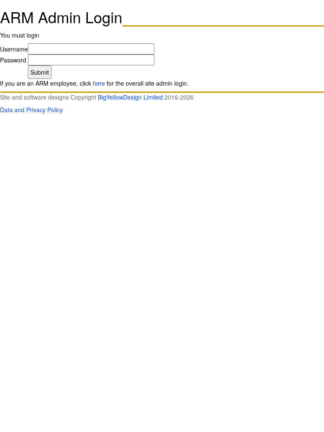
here (99, 83)
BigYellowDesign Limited (130, 97)
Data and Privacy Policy (31, 109)
